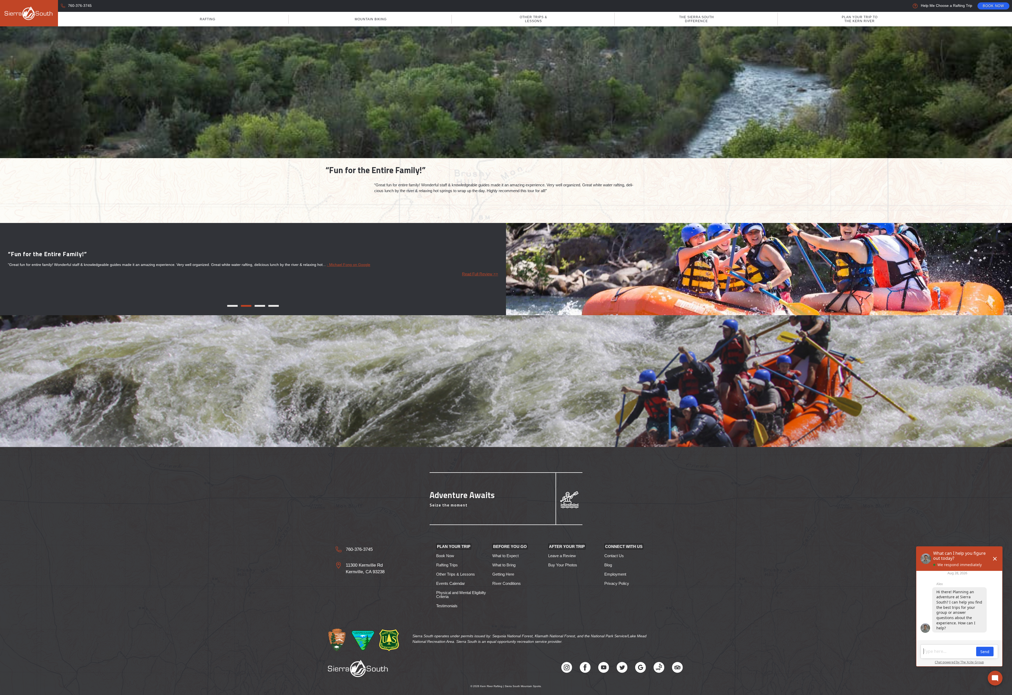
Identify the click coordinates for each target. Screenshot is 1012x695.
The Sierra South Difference (696, 19)
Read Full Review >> (480, 274)
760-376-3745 (80, 5)
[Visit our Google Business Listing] (640, 668)
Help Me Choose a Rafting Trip (946, 5)
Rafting (207, 19)
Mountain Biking (371, 19)
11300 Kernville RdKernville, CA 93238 (365, 569)
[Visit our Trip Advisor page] (677, 668)
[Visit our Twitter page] (622, 668)
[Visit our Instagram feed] (566, 668)
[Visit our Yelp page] (658, 668)
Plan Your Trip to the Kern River (860, 19)
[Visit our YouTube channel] (603, 668)
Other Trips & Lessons (533, 19)
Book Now (993, 6)
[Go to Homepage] (29, 13)
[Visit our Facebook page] (585, 668)
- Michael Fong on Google (348, 265)
